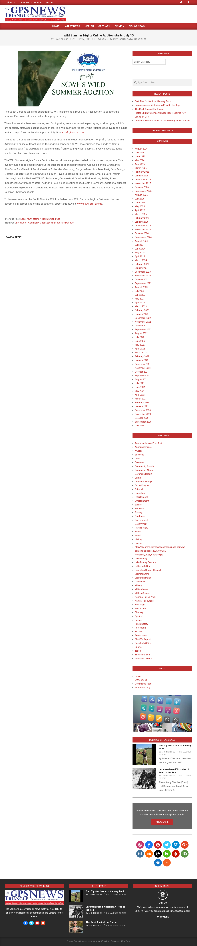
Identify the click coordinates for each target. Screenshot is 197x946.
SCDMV (139, 631)
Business (139, 454)
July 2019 (139, 425)
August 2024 (141, 241)
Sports (138, 647)
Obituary (139, 612)
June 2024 (140, 248)
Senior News (141, 635)
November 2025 (143, 183)
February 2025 (142, 218)
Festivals (139, 508)
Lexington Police (143, 577)
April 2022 (140, 348)
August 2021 (141, 379)
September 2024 (143, 237)
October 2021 (142, 371)
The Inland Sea (142, 654)
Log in (138, 676)
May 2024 (140, 252)
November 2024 (143, 229)
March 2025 (141, 214)
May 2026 (140, 160)
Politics (138, 620)
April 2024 (140, 256)
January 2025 (141, 221)
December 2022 (143, 318)
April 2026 (140, 164)
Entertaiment (141, 497)
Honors (138, 543)
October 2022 (142, 325)
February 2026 (142, 171)
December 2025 (143, 179)
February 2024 (142, 264)
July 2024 (139, 244)
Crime (138, 477)
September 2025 (143, 191)
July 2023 (139, 291)
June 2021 (140, 387)
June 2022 (140, 341)
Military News (141, 589)
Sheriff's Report (143, 639)
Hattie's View (141, 527)
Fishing (138, 512)
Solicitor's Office (143, 643)
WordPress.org (142, 687)
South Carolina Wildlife (132, 39)
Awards (139, 450)
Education (140, 493)
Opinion (138, 616)
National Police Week (145, 597)
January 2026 (141, 175)
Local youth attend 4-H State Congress (40, 219)
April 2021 (140, 394)
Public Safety (141, 624)
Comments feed (143, 683)
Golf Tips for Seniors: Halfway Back (153, 101)
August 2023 (141, 287)
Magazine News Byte (101, 941)
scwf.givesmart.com (74, 132)
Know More (163, 917)
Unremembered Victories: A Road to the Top (157, 105)
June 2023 (140, 294)
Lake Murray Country (145, 562)
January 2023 (141, 314)
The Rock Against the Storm (149, 109)
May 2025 (140, 206)
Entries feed (141, 680)
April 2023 (140, 302)
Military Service (142, 593)
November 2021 (143, 368)
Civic (137, 458)
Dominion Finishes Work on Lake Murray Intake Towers (162, 120)
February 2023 (142, 310)
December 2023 (143, 271)
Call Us (163, 902)
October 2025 (142, 187)
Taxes (138, 650)
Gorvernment (141, 520)
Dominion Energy (143, 481)
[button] (162, 709)
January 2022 (141, 360)
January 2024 (141, 268)
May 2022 (140, 344)
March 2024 (141, 260)
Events (102, 39)
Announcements (143, 447)
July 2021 (139, 383)
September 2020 (143, 421)
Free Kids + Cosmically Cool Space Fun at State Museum (45, 222)
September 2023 (143, 283)
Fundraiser (140, 516)
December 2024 (143, 225)
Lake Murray (141, 558)
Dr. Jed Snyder (142, 485)
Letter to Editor (142, 566)
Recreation (140, 627)
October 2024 (142, 233)
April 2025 (140, 210)
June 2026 (140, 156)
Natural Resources (144, 600)
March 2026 (141, 168)
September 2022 (143, 329)
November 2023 (143, 275)
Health (138, 531)
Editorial (139, 489)
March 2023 (141, 306)
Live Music (140, 581)
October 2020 (142, 418)
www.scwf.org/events (89, 203)
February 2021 (142, 402)
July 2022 (139, 337)
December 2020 (143, 410)
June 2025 (140, 202)
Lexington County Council (148, 570)
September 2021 (143, 375)
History (138, 539)
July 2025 (139, 198)
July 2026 (139, 152)
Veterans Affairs (143, 658)
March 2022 (141, 352)
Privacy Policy (73, 941)
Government (141, 524)
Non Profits (140, 608)
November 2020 (143, 414)
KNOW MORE (162, 822)
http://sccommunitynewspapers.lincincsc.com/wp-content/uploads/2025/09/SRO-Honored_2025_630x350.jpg (160, 551)
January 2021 (141, 406)
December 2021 (143, 364)
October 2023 (142, 279)
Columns (139, 462)
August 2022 (141, 333)
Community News (144, 470)
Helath (138, 535)
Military (138, 585)
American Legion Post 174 (148, 443)
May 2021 (140, 391)
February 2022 (142, 356)
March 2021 (141, 398)
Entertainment (142, 500)
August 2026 (141, 148)
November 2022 (143, 321)
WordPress (125, 941)
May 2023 (140, 298)
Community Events (144, 466)
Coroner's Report (143, 474)
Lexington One (142, 574)
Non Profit (140, 604)
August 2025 (141, 195)
